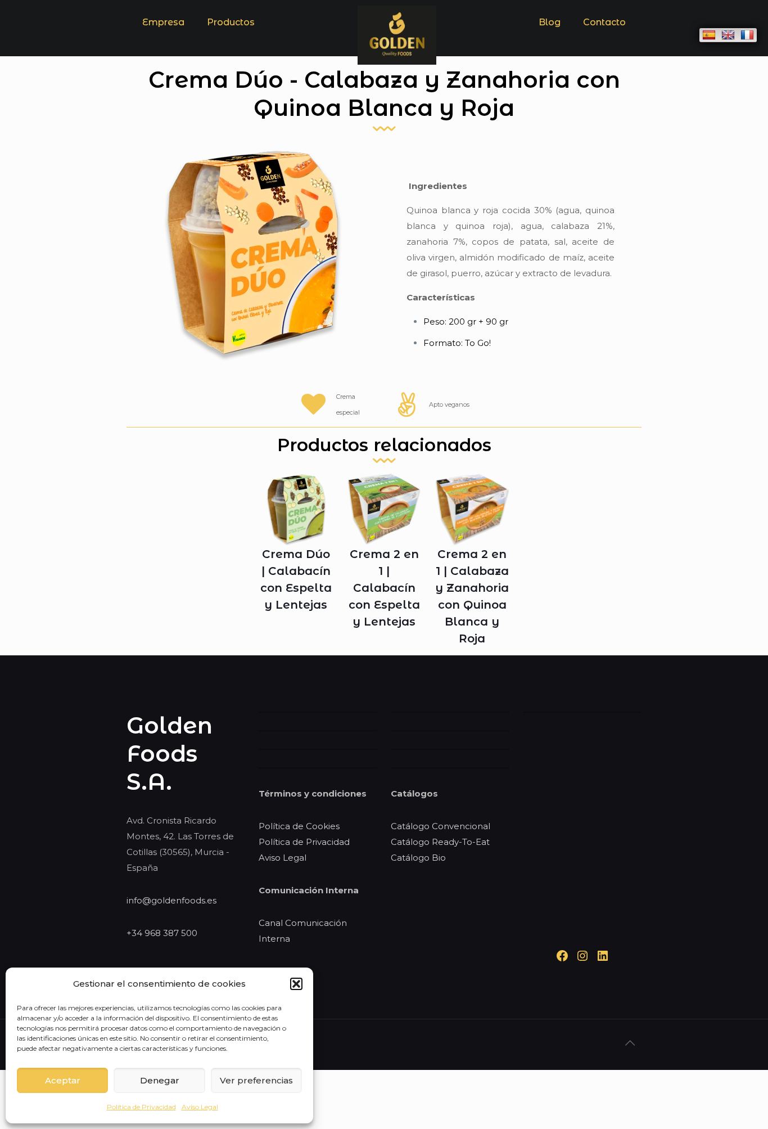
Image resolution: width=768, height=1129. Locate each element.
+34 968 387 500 (162, 933)
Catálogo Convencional (440, 826)
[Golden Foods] (397, 61)
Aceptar (62, 1080)
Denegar (159, 1080)
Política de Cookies (299, 826)
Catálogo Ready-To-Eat (440, 841)
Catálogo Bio (418, 857)
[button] (296, 983)
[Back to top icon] (629, 1043)
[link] (231, 50)
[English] (728, 35)
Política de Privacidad (141, 1107)
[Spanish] (709, 35)
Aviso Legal (200, 1107)
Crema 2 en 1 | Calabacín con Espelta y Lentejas (384, 587)
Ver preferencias (256, 1080)
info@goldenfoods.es (171, 900)
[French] (747, 35)
